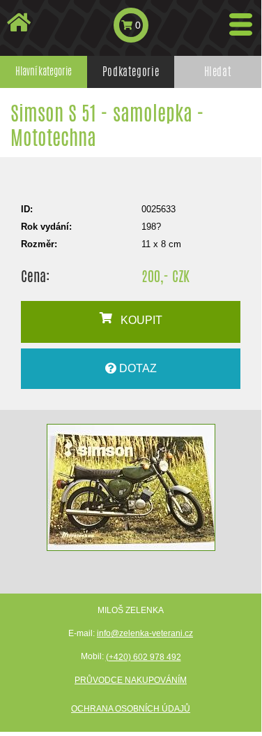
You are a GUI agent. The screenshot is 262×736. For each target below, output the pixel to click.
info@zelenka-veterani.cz (145, 633)
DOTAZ (136, 368)
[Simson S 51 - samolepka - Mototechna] (130, 487)
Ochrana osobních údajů (130, 709)
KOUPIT (137, 320)
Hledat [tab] (218, 72)
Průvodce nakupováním (131, 680)
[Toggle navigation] (240, 24)
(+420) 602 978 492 (143, 657)
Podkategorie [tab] (131, 72)
